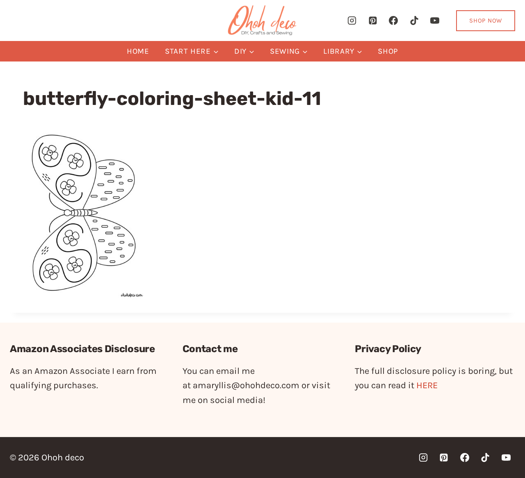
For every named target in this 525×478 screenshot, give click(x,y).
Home (138, 51)
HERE (427, 385)
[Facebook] (393, 20)
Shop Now (485, 20)
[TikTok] (414, 20)
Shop (388, 51)
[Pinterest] (373, 20)
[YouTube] (435, 20)
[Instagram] (352, 20)
